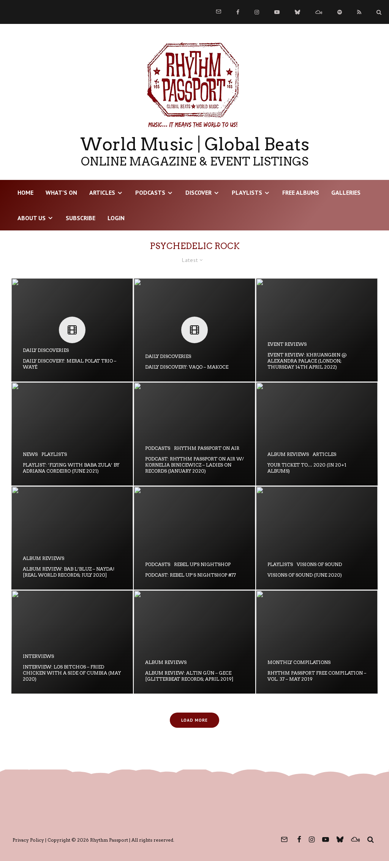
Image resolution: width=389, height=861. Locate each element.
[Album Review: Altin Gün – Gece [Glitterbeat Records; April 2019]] (194, 642)
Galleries (346, 192)
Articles (102, 192)
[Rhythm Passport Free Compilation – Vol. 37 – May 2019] (317, 642)
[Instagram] (257, 12)
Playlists (247, 192)
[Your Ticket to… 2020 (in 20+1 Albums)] (317, 434)
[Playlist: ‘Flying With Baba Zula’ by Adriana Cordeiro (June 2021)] (72, 434)
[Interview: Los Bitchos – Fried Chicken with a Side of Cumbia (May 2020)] (72, 642)
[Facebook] (238, 12)
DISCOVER (198, 192)
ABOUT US (31, 218)
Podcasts (150, 192)
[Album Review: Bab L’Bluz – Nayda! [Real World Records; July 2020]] (72, 538)
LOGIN (116, 218)
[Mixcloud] (319, 12)
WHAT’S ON (61, 192)
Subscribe (80, 218)
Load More (194, 720)
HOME (25, 192)
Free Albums (300, 192)
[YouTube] (277, 12)
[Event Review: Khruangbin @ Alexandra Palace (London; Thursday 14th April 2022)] (317, 330)
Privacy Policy (28, 840)
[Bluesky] (297, 12)
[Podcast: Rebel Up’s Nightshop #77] (194, 538)
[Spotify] (339, 12)
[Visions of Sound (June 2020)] (317, 538)
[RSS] (359, 12)
